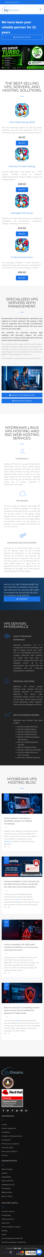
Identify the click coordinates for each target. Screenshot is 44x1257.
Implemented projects (23, 401)
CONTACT (23, 599)
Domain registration (9, 1128)
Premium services (8, 1211)
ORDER (22, 143)
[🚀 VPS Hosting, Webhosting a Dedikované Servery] (10, 9)
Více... (6, 847)
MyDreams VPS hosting (31, 1248)
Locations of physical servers (12, 1136)
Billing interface (7, 1192)
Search (4, 1234)
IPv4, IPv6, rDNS (7, 1147)
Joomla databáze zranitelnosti (12, 1238)
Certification (6, 1132)
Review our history (23, 37)
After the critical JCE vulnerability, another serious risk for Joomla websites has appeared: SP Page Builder (21, 1010)
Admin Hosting (7, 1169)
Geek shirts (6, 1223)
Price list (4, 1155)
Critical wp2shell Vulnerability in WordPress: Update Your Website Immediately (18, 821)
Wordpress (8, 841)
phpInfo (4, 1173)
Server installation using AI (11, 1227)
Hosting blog (6, 1215)
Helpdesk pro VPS (8, 1184)
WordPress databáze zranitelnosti (14, 1242)
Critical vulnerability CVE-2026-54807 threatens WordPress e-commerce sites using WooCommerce (21, 947)
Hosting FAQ (6, 1140)
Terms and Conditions (9, 1151)
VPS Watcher (6, 1188)
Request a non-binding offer (23, 395)
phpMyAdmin (6, 1177)
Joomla (17, 899)
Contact (4, 1124)
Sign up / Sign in (7, 1196)
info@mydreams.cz (13, 2)
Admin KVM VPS (7, 1181)
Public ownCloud (8, 1219)
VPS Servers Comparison (10, 1144)
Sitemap (4, 1231)
